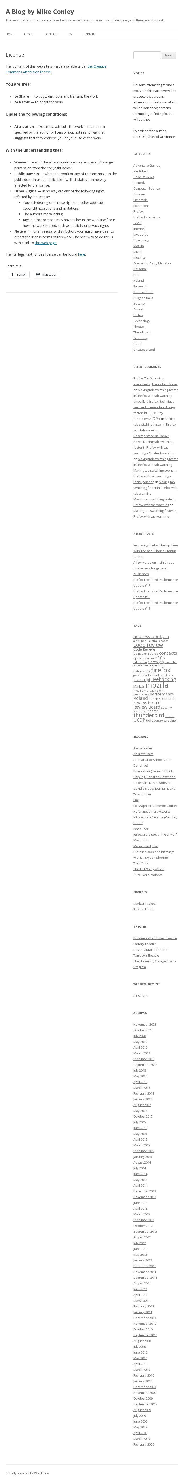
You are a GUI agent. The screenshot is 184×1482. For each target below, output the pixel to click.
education (140, 662)
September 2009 (145, 1404)
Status (138, 315)
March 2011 (141, 1300)
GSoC (137, 223)
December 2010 (144, 1318)
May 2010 (140, 1358)
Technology (141, 321)
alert (166, 637)
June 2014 (140, 1174)
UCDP (137, 344)
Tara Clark (140, 863)
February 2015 (143, 1151)
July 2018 (139, 1070)
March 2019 (141, 1053)
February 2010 (143, 1375)
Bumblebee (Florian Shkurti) (153, 771)
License (89, 34)
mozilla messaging (145, 690)
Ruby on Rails (143, 298)
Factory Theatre (144, 944)
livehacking (163, 679)
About (29, 34)
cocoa (164, 640)
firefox (161, 669)
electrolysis (156, 662)
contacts (168, 653)
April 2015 (140, 1139)
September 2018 (145, 1064)
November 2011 (144, 1272)
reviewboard (147, 703)
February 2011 (143, 1306)
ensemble (171, 662)
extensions (141, 671)
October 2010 (143, 1329)
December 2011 (144, 1266)
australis (154, 640)
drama (148, 658)
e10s (160, 657)
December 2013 (144, 1191)
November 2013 (144, 1197)
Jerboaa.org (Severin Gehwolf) (155, 834)
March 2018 (141, 1087)
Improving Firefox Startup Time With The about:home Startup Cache (155, 551)
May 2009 (140, 1427)
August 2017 (142, 1105)
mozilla (157, 685)
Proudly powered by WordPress (27, 1473)
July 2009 (139, 1415)
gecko (137, 675)
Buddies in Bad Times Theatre (155, 938)
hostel (170, 675)
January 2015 (142, 1157)
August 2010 (142, 1341)
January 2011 (142, 1312)
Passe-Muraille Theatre (150, 949)
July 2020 (139, 1036)
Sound (138, 309)
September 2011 (145, 1277)
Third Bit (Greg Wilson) (149, 869)
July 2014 (139, 1168)
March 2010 (141, 1369)
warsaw (158, 720)
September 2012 (145, 1231)
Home (10, 34)
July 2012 (139, 1243)
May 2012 (140, 1254)
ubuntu (170, 716)
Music (137, 252)
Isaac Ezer (140, 829)
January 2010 (142, 1381)
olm (161, 690)
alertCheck (141, 171)
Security (139, 303)
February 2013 (143, 1220)
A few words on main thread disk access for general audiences (153, 568)
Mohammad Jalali (145, 846)
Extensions (141, 206)
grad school (150, 675)
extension (157, 665)
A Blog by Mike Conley (40, 11)
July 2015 (139, 1122)
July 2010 (139, 1346)
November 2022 (144, 1024)
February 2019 (143, 1059)
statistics (139, 711)
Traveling (140, 338)
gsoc (162, 675)
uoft (149, 720)
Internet (139, 229)
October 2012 (143, 1226)
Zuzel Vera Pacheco (147, 875)
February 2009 (143, 1444)
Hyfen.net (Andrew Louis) (151, 811)
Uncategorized (144, 349)
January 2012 (142, 1260)
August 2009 (142, 1410)
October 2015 (143, 1116)
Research (140, 286)
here (81, 254)
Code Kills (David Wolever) (152, 783)
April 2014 (140, 1185)
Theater (139, 326)
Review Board (143, 292)
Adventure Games (146, 165)
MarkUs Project (144, 903)
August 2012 (142, 1237)
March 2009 (141, 1438)
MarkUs (139, 686)
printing (154, 699)
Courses (139, 194)
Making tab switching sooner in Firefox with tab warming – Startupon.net (155, 476)
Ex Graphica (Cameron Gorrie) (155, 806)
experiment (141, 665)
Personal (140, 269)
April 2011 (140, 1295)
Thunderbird (142, 332)
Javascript (140, 234)
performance (162, 694)
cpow (137, 658)
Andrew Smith (143, 754)
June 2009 (140, 1421)
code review (148, 644)
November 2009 (144, 1392)
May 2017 (140, 1111)
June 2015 (140, 1128)
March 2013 (141, 1214)
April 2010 (140, 1364)
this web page (46, 242)
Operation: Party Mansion (152, 263)
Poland (138, 280)
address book (147, 636)
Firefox (138, 211)
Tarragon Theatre (146, 955)
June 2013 (140, 1203)
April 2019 (140, 1047)
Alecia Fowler (142, 748)
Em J (136, 800)
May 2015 (140, 1134)
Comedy (139, 183)
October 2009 (143, 1398)
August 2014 (142, 1162)
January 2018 (142, 1099)
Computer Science (146, 188)
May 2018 (140, 1076)
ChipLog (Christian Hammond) (154, 777)
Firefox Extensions (146, 217)
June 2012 (140, 1249)
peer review (141, 694)
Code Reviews (143, 177)
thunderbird (148, 715)
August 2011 (142, 1283)
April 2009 (140, 1433)
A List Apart (141, 995)
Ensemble (140, 200)
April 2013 (140, 1208)
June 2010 (140, 1352)
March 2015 (141, 1145)
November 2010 (144, 1323)
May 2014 (140, 1180)
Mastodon (140, 840)
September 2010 (145, 1335)
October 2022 (143, 1030)
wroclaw (170, 720)
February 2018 (143, 1093)
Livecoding (141, 240)
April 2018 (140, 1082)
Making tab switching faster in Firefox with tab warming (154, 424)
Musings (139, 257)
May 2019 (140, 1041)
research (168, 698)
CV (70, 34)
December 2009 (144, 1387)
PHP (136, 275)
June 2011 (140, 1289)
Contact (51, 34)
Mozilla (138, 246)
